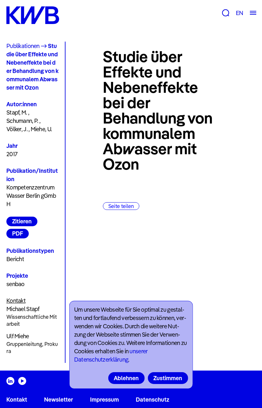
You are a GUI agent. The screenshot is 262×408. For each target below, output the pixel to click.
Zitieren (22, 221)
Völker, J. (16, 129)
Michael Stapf (23, 309)
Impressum (104, 399)
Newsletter (58, 399)
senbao (15, 284)
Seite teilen (121, 206)
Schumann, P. (22, 120)
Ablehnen (126, 378)
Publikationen (23, 46)
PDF (17, 233)
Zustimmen (167, 378)
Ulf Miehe (17, 336)
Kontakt (16, 399)
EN (239, 13)
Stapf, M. (16, 112)
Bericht (15, 259)
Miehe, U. (41, 129)
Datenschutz (152, 399)
